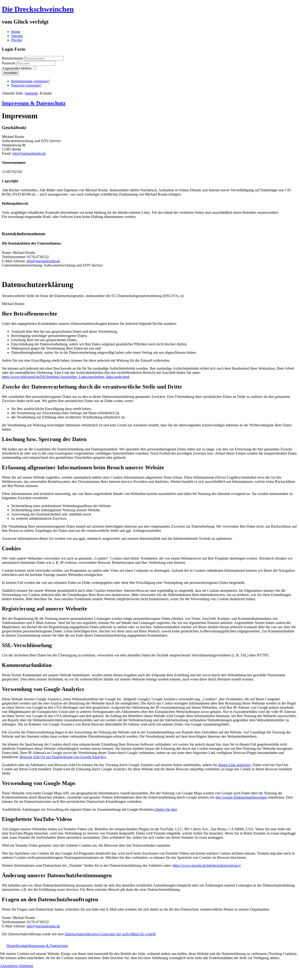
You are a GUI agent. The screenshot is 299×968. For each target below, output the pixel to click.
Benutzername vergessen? (30, 81)
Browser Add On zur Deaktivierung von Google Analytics (63, 757)
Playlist (16, 40)
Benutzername (12, 58)
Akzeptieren (9, 966)
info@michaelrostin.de (29, 153)
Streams (17, 36)
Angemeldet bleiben (17, 68)
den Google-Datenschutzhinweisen (241, 797)
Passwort (9, 63)
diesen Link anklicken (234, 765)
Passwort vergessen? (26, 85)
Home (15, 32)
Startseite (31, 93)
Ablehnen (26, 966)
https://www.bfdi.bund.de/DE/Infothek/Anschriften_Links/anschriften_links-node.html (65, 377)
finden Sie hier (165, 809)
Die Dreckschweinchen (38, 9)
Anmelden (10, 73)
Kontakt (22, 946)
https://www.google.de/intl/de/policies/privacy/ (207, 865)
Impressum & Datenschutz (34, 103)
